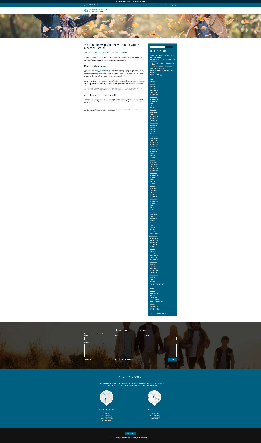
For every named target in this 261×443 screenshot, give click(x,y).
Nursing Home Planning (157, 302)
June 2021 (152, 207)
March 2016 (153, 253)
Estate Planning (123, 52)
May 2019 (152, 227)
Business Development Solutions (137, 438)
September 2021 (154, 201)
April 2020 (152, 223)
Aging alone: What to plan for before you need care (162, 71)
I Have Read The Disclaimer (125, 359)
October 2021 (153, 199)
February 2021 (154, 214)
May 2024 (152, 131)
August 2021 (153, 203)
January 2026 (153, 92)
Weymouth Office (106, 409)
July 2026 (152, 79)
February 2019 (154, 234)
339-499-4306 (89, 6)
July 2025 (152, 103)
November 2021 (154, 197)
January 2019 (153, 236)
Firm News (152, 295)
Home (140, 11)
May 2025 (152, 105)
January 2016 (153, 257)
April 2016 (152, 251)
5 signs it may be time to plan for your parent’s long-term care (161, 67)
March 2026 (153, 88)
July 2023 (152, 153)
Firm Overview (148, 11)
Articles (152, 289)
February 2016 (154, 255)
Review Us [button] (130, 433)
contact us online (155, 383)
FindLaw (148, 438)
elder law (152, 291)
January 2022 (153, 192)
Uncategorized (154, 306)
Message (86, 342)
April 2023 (152, 160)
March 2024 (153, 136)
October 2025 (153, 97)
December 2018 (154, 238)
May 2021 (152, 210)
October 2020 (153, 218)
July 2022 (152, 179)
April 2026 (152, 86)
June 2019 (152, 225)
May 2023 (152, 158)
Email (148, 335)
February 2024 (154, 138)
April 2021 (152, 212)
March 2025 (153, 110)
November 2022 (154, 171)
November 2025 (154, 95)
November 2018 (154, 240)
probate (152, 304)
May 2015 (152, 264)
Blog (169, 11)
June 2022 (152, 181)
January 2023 (153, 166)
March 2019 (153, 231)
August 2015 (153, 262)
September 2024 (154, 123)
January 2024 (153, 140)
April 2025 (152, 108)
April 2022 (152, 186)
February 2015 (154, 268)
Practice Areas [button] (163, 11)
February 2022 (154, 190)
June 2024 (152, 129)
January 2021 (153, 216)
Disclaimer (87, 359)
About (155, 11)
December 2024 (154, 116)
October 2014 (153, 273)
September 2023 (154, 149)
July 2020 (152, 220)
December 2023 (154, 142)
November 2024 (154, 118)
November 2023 (154, 144)
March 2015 (153, 266)
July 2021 (152, 205)
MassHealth (153, 297)
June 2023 (152, 155)
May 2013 (152, 277)
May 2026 (152, 84)
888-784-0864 (109, 418)
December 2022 (154, 168)
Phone (116, 335)
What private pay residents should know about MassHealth (162, 56)
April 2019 (152, 229)
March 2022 (153, 188)
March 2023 (153, 162)
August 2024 (153, 125)
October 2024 (153, 121)
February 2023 (154, 164)
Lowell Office (154, 409)
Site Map (119, 438)
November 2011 (154, 281)
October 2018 (153, 242)
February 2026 (154, 90)
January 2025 (153, 114)
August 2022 (153, 177)
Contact (175, 11)
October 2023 (153, 147)
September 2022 (154, 175)
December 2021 (154, 194)
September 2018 (154, 244)
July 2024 (152, 127)
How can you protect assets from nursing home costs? (162, 60)
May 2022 (152, 184)
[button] (259, 433)
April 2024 (152, 134)
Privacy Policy (125, 438)
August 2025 (153, 101)
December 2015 (154, 260)
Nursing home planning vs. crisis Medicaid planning (162, 63)
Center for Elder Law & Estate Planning (101, 52)
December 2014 (154, 270)
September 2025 (154, 99)
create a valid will (109, 101)
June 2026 (152, 82)
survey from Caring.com (101, 70)
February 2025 (154, 112)
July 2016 (152, 247)
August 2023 (153, 151)
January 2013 (153, 279)
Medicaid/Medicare (155, 299)
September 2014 (154, 275)
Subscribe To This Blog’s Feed (158, 313)
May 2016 (152, 249)
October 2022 (153, 173)
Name (86, 335)
